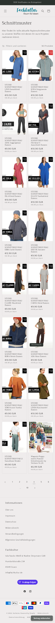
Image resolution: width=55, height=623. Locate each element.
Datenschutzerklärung (17, 617)
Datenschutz (10, 522)
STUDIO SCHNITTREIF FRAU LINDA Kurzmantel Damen (39, 406)
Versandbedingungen (14, 534)
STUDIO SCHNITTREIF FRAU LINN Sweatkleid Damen (13, 88)
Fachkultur (16, 613)
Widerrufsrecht (12, 528)
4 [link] (34, 482)
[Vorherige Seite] (5, 482)
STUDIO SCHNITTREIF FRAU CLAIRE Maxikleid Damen (13, 302)
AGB (28, 617)
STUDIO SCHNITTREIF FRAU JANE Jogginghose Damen (13, 141)
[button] (5, 11)
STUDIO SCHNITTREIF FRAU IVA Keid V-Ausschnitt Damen (39, 141)
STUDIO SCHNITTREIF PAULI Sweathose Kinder (14, 458)
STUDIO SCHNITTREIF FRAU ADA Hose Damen (39, 354)
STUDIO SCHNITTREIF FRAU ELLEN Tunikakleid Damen (39, 195)
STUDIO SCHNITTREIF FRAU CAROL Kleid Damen (40, 301)
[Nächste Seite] (35, 488)
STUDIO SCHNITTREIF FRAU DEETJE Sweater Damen (39, 248)
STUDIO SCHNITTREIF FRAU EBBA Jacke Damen (13, 247)
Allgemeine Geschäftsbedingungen (20, 540)
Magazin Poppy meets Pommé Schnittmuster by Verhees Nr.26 (38, 459)
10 (27, 488)
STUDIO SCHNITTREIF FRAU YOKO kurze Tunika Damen (13, 406)
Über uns (9, 510)
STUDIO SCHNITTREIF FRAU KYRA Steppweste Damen (39, 88)
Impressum (10, 516)
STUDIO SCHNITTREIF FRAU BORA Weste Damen (13, 354)
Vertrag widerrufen (42, 618)
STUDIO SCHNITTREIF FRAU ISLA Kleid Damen (13, 194)
